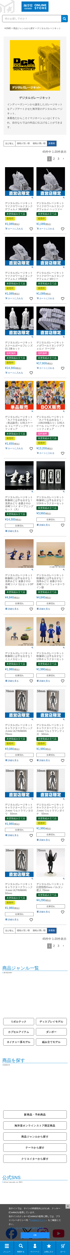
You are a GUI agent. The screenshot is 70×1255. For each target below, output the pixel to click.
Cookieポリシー (38, 1220)
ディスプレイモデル (51, 1021)
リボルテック (19, 1021)
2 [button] (54, 158)
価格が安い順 (23, 143)
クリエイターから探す (35, 1158)
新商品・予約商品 (35, 1114)
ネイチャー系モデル (19, 1042)
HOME (7, 28)
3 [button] (58, 158)
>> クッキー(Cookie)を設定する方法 (26, 1228)
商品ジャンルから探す (24, 28)
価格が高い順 (39, 143)
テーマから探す (35, 1147)
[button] (63, 158)
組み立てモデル (51, 1042)
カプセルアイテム (18, 1031)
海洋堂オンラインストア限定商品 (35, 1125)
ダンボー (51, 1031)
